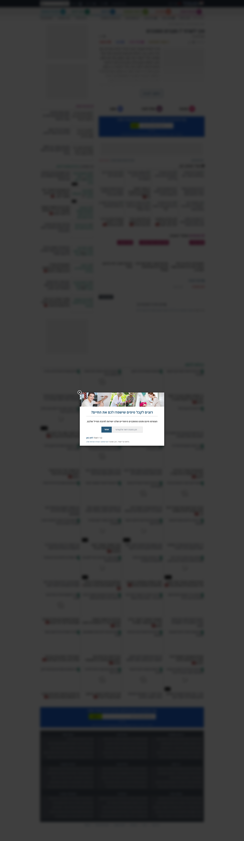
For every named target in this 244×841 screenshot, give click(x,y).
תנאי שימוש (104, 442)
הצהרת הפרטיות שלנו (93, 442)
